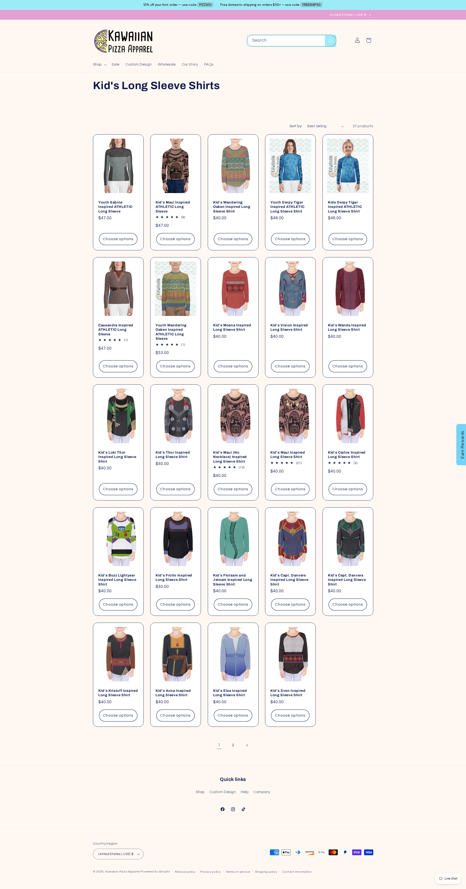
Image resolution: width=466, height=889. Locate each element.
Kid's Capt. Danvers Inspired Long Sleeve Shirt (289, 579)
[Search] (330, 41)
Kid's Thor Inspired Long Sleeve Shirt (173, 454)
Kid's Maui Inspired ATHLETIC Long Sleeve (173, 206)
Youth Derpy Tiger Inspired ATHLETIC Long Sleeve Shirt (287, 206)
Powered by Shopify (155, 871)
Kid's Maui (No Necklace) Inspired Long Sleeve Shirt (230, 456)
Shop (200, 792)
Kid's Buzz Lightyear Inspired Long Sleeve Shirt (117, 579)
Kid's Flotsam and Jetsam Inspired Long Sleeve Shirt (232, 579)
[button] (99, 64)
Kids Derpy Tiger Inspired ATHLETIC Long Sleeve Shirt (345, 206)
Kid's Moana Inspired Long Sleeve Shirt (232, 327)
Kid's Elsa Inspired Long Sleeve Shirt (230, 693)
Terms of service (238, 872)
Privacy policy (210, 872)
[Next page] (246, 745)
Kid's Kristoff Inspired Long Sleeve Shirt (118, 693)
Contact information (297, 872)
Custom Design (222, 792)
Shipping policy (266, 872)
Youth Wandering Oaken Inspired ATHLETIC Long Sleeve (171, 331)
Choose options (118, 239)
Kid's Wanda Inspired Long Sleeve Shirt (347, 327)
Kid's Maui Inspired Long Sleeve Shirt (287, 454)
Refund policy (185, 872)
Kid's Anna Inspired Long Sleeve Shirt (173, 693)
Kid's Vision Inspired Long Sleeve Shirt (289, 327)
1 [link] (219, 745)
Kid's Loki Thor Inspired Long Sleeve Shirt (117, 456)
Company (262, 792)
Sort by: (296, 126)
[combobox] (291, 40)
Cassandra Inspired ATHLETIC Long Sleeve (115, 329)
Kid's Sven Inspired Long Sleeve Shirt (288, 693)
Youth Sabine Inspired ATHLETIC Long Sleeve (115, 206)
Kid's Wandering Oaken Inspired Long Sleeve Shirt (231, 206)
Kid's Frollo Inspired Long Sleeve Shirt (174, 577)
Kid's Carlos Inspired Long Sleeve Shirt (347, 454)
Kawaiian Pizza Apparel (122, 871)
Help (245, 792)
